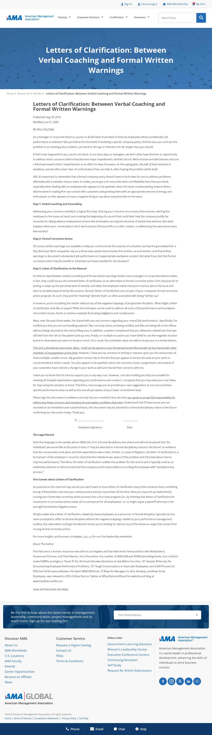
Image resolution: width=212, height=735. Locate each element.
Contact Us (63, 650)
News (8, 682)
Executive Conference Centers (128, 655)
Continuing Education (123, 660)
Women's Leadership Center (127, 649)
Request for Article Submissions (129, 670)
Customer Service (70, 638)
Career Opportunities (19, 672)
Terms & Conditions (69, 661)
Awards (10, 666)
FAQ (59, 656)
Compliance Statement (46, 718)
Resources (141, 18)
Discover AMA (16, 638)
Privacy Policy (69, 718)
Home (10, 93)
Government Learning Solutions (130, 644)
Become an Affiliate (18, 677)
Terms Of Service (23, 718)
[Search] (201, 18)
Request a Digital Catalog (73, 645)
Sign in (128, 4)
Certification (118, 18)
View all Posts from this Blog (50, 589)
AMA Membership (177, 4)
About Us (11, 645)
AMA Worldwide (16, 650)
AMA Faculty (13, 661)
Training (64, 18)
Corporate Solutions (90, 18)
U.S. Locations (14, 656)
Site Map (83, 718)
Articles (37, 93)
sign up (87, 536)
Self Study (114, 665)
